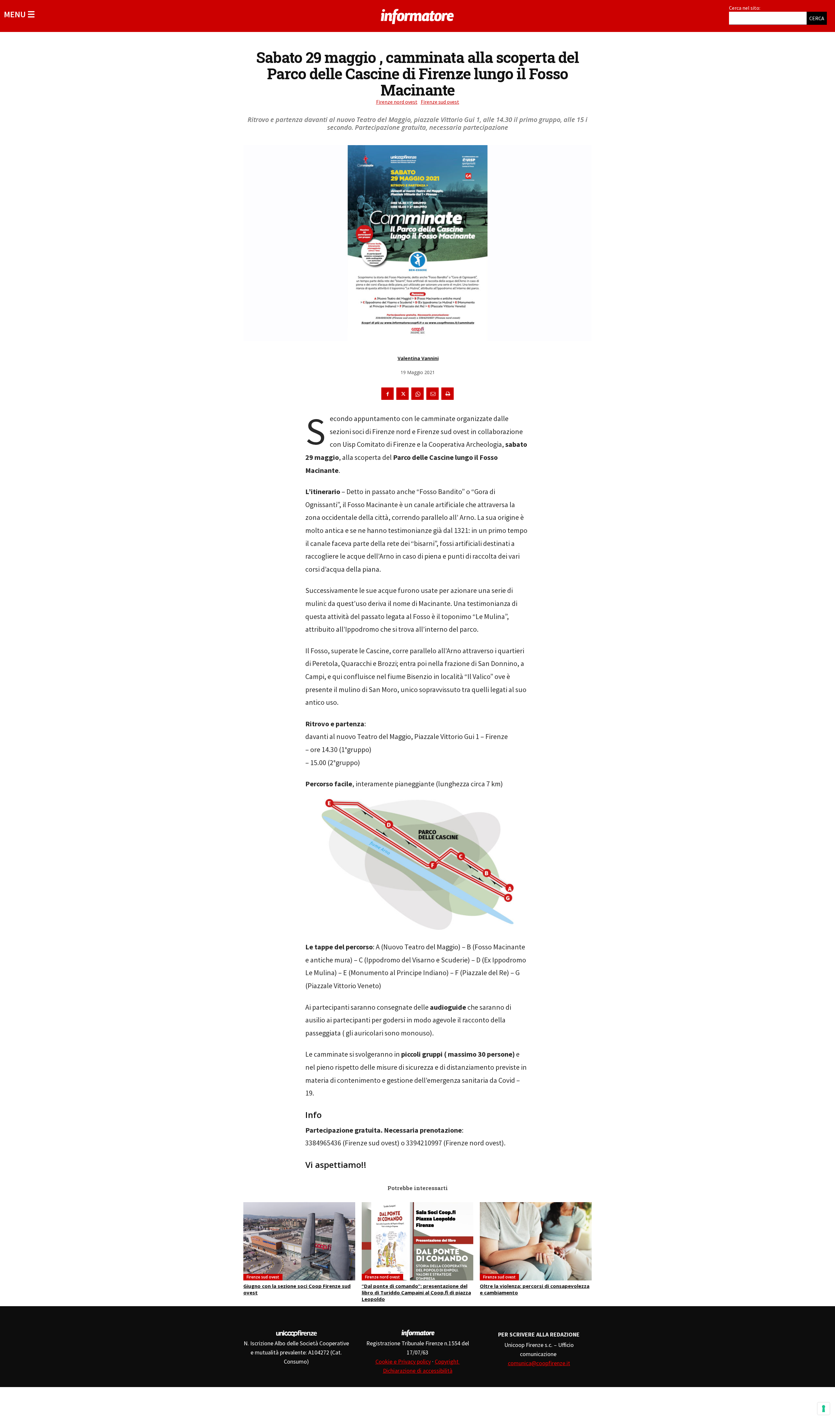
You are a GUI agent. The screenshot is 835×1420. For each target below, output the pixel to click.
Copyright (447, 1361)
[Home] (417, 15)
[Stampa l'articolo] (447, 393)
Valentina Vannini (418, 358)
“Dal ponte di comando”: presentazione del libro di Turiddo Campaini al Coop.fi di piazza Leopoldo (416, 1292)
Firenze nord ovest (397, 101)
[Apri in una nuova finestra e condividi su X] (402, 393)
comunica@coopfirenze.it (539, 1363)
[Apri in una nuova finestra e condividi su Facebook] (387, 393)
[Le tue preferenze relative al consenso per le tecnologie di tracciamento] (823, 1408)
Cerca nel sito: (744, 8)
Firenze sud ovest (440, 101)
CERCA (816, 18)
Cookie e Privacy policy (403, 1361)
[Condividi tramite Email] (432, 393)
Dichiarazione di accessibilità (417, 1370)
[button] (19, 14)
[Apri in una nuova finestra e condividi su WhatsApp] (417, 393)
